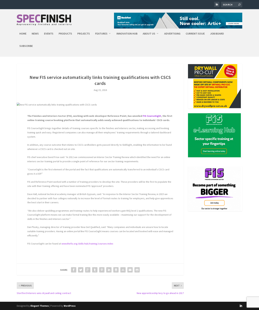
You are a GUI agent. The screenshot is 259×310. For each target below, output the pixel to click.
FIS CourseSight (152, 115)
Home (22, 33)
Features (101, 33)
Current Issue (195, 33)
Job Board (217, 33)
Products (65, 33)
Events (48, 33)
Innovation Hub (126, 33)
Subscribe (26, 46)
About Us (149, 33)
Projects (83, 33)
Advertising (172, 33)
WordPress (70, 305)
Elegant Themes (39, 305)
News (35, 33)
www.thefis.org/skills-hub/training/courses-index (87, 243)
